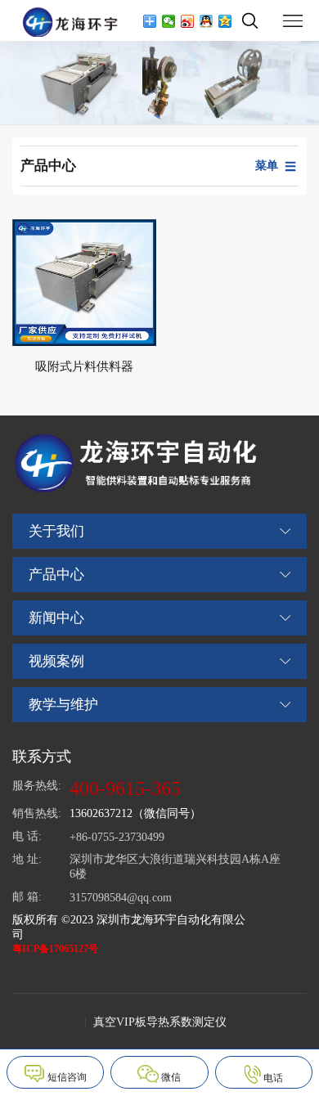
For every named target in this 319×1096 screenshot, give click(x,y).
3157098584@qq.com (121, 898)
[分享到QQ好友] (206, 21)
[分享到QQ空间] (225, 21)
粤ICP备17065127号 (55, 949)
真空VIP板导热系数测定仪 (160, 1022)
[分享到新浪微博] (188, 21)
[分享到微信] (169, 21)
